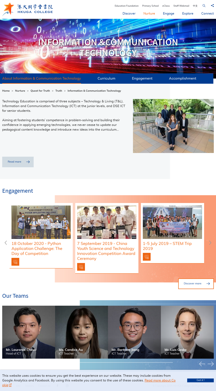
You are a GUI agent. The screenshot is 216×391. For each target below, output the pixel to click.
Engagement (142, 78)
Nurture (149, 13)
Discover (129, 13)
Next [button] (210, 243)
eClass (166, 6)
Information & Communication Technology (94, 91)
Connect (207, 13)
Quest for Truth (40, 91)
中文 (195, 6)
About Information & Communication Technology (41, 78)
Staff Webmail (181, 6)
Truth (58, 91)
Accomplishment (182, 78)
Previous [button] (6, 243)
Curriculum (106, 78)
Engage (168, 13)
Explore (187, 13)
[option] (42, 236)
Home (6, 91)
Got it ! (200, 380)
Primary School (150, 6)
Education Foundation (127, 6)
